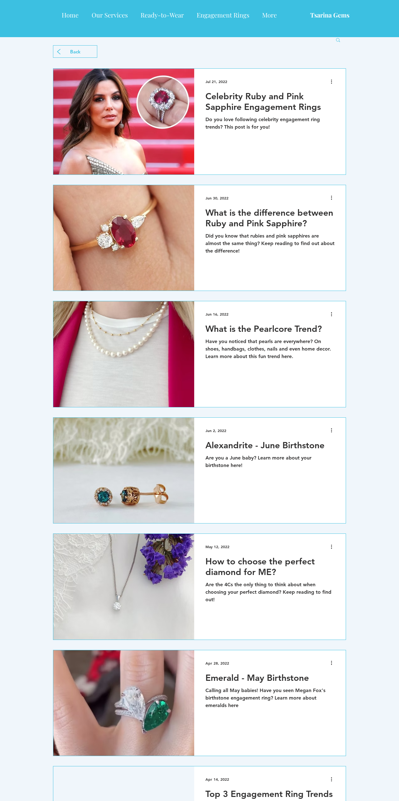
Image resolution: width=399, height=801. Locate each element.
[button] (338, 40)
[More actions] (333, 81)
